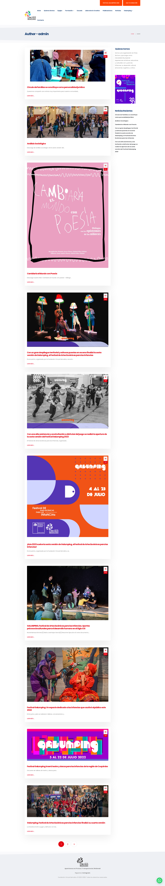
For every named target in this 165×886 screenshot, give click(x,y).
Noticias (118, 11)
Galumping (128, 11)
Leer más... (31, 96)
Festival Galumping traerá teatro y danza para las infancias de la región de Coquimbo (67, 766)
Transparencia (87, 868)
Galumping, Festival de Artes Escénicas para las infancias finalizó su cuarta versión (66, 822)
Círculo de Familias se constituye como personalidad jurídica (56, 87)
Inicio (39, 11)
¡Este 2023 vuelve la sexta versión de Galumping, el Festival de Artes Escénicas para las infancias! (67, 545)
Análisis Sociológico (36, 143)
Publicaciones (107, 11)
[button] (159, 880)
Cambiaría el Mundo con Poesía (42, 273)
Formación (69, 11)
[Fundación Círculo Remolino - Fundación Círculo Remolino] (30, 15)
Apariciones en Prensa (73, 868)
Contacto (40, 20)
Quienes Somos (49, 11)
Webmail (97, 868)
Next (74, 844)
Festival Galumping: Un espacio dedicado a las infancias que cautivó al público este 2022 (66, 708)
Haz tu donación (131, 3)
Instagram (86, 873)
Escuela (79, 11)
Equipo (59, 11)
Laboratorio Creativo (92, 11)
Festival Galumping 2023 (111, 3)
